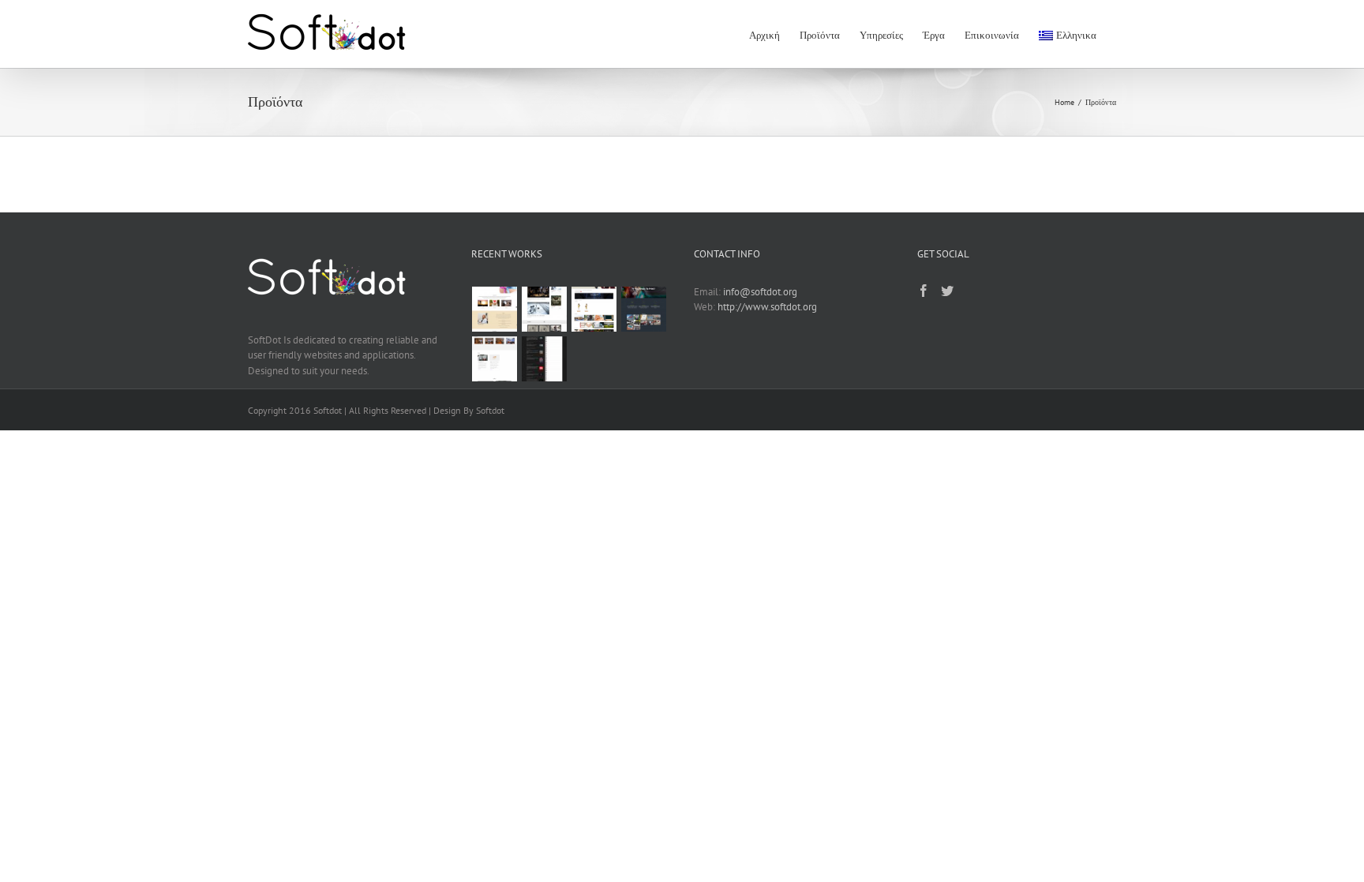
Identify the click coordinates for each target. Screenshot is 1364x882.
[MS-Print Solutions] (644, 309)
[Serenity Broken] (544, 309)
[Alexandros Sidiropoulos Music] (544, 359)
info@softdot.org (760, 291)
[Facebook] (923, 290)
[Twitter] (947, 290)
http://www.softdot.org (767, 306)
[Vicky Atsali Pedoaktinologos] (495, 359)
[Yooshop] (594, 309)
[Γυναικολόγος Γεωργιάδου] (495, 309)
